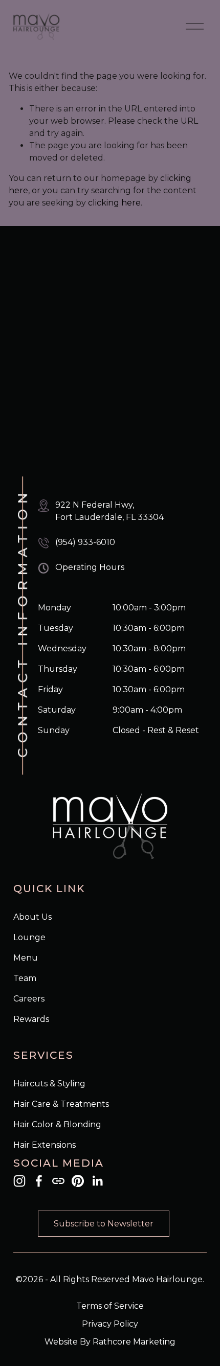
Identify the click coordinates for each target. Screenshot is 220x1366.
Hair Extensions (44, 1145)
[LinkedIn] (97, 1181)
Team (24, 978)
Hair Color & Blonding (57, 1124)
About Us (32, 917)
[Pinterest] (78, 1181)
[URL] (58, 1181)
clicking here (114, 203)
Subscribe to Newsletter (103, 1223)
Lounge (29, 937)
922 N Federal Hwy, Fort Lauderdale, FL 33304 (109, 511)
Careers (29, 999)
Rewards (31, 1019)
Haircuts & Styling (49, 1083)
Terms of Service (110, 1306)
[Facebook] (39, 1181)
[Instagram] (19, 1181)
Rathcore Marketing (134, 1342)
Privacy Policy (110, 1324)
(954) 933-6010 (85, 542)
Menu (25, 958)
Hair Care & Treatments (61, 1104)
